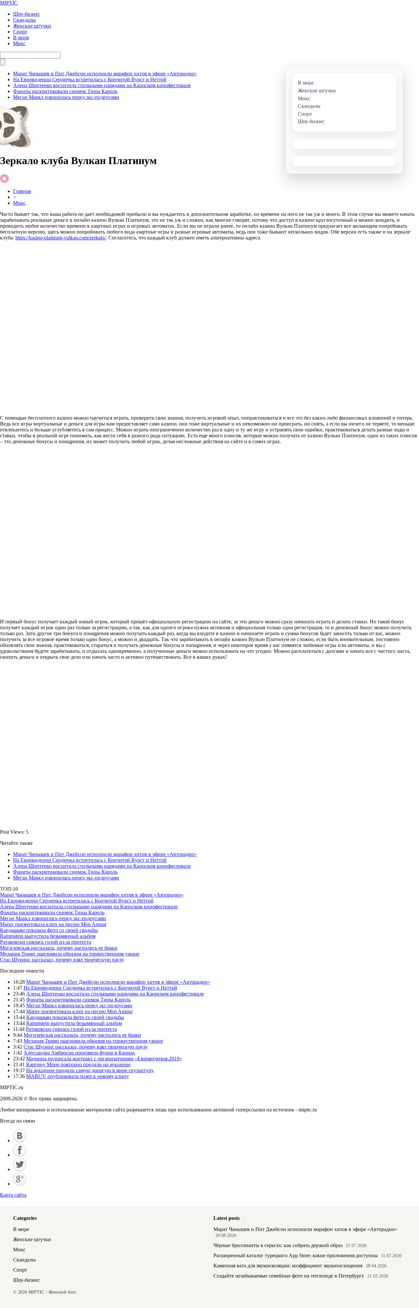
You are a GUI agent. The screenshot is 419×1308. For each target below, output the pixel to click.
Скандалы (24, 20)
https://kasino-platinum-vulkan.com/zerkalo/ (60, 237)
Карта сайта (13, 1195)
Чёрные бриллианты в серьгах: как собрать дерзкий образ (277, 1245)
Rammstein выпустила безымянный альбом (48, 936)
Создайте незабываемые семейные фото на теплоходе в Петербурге (288, 1276)
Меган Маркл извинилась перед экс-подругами (66, 97)
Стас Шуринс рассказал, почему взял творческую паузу (62, 959)
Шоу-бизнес (26, 14)
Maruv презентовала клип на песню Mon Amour (53, 924)
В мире (21, 37)
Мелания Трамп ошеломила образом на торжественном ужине (69, 954)
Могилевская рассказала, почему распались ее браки (59, 948)
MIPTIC (9, 3)
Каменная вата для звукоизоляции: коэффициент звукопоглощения (287, 1265)
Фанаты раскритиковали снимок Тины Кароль (65, 91)
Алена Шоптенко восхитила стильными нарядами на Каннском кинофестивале (102, 85)
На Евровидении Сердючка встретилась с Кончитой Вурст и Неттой (90, 79)
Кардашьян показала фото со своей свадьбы (49, 930)
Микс (19, 43)
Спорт (20, 31)
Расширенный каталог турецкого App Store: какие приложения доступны (295, 1255)
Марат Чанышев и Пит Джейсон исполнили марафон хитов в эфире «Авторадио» (105, 73)
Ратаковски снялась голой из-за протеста (45, 942)
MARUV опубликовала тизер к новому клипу (77, 1076)
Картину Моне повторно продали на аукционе (78, 1064)
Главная (22, 191)
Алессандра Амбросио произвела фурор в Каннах (79, 1052)
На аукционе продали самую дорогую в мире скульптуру (90, 1070)
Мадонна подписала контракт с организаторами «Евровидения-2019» (104, 1058)
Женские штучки (32, 25)
